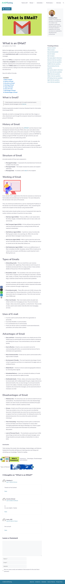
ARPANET (26, 128)
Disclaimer (44, 581)
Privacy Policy (59, 581)
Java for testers (51, 53)
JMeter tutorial (50, 49)
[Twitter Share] (1, 290)
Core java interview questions (54, 62)
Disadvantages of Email (11, 92)
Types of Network (5, 467)
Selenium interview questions (54, 60)
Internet (24, 104)
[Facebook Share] (1, 287)
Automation (40, 2)
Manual (31, 2)
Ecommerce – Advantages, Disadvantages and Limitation (31, 459)
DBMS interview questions (53, 74)
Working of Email (9, 85)
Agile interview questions (53, 80)
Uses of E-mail (8, 88)
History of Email (9, 81)
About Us (32, 581)
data (26, 170)
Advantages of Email (10, 90)
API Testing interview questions (54, 78)
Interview (58, 2)
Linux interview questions (53, 82)
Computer (7, 8)
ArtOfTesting (7, 3)
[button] (63, 2)
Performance (49, 2)
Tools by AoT (25, 2)
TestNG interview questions (53, 64)
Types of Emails (9, 87)
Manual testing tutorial (52, 52)
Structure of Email (10, 83)
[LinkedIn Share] (1, 295)
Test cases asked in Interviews (54, 58)
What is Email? (8, 79)
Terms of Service (51, 581)
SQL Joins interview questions (54, 72)
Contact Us (37, 581)
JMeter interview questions (53, 76)
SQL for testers (50, 56)
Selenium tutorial (51, 48)
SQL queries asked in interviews (55, 70)
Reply (6, 491)
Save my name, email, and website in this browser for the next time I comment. (22, 570)
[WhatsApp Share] (1, 292)
